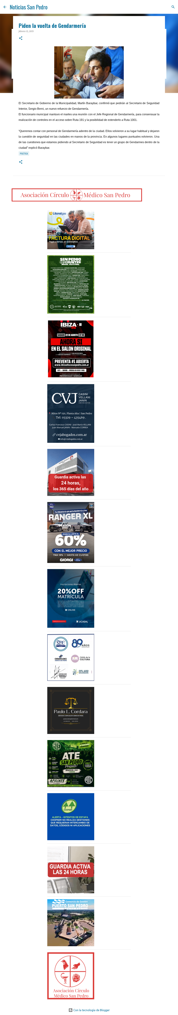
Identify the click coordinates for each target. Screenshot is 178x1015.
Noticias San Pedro (28, 7)
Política (24, 153)
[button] (21, 38)
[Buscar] (173, 7)
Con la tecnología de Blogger (91, 1010)
